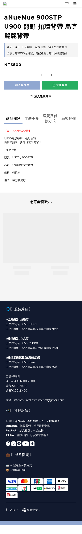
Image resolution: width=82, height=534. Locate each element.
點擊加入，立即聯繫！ (46, 421)
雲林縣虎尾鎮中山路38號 (43, 329)
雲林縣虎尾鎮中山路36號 (42, 367)
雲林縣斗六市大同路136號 (43, 348)
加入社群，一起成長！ (32, 430)
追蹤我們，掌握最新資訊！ (36, 425)
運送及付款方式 (22, 465)
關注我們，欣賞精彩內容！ (33, 435)
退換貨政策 (19, 470)
